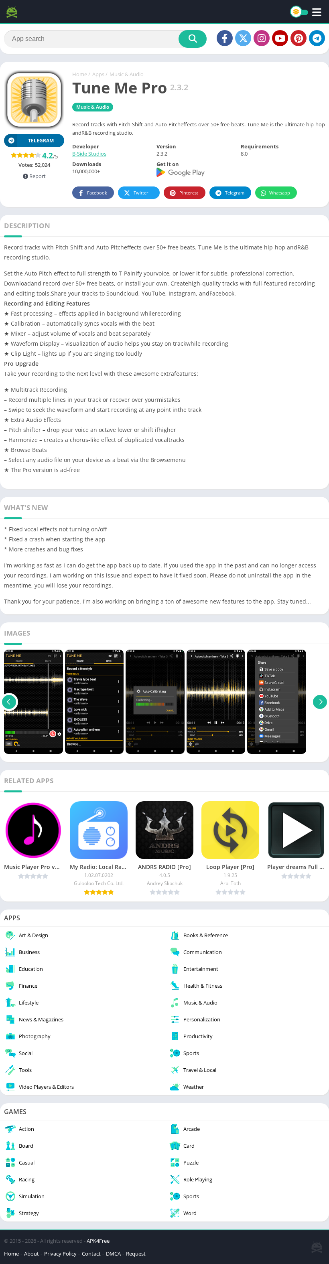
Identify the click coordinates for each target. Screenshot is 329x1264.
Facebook (97, 193)
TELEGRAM (41, 140)
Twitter (141, 193)
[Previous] (9, 702)
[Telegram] (317, 38)
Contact (91, 1253)
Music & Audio (127, 74)
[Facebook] (225, 38)
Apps (98, 74)
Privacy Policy (60, 1253)
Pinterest (188, 193)
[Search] (193, 39)
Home (79, 74)
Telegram (234, 193)
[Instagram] (262, 38)
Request (136, 1253)
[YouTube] (280, 38)
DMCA (113, 1253)
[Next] (320, 702)
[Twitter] (243, 38)
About (31, 1253)
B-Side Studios (89, 153)
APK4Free (98, 1240)
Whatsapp (279, 193)
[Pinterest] (298, 38)
